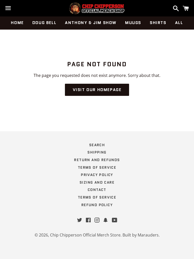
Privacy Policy (97, 174)
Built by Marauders (141, 235)
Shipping (96, 152)
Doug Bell (44, 23)
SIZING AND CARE (97, 182)
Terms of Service (97, 167)
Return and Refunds (97, 159)
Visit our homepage (97, 90)
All (179, 23)
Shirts (158, 23)
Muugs (133, 23)
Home (17, 23)
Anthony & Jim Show (90, 23)
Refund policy (97, 204)
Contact (97, 189)
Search (97, 144)
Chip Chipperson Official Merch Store (85, 235)
